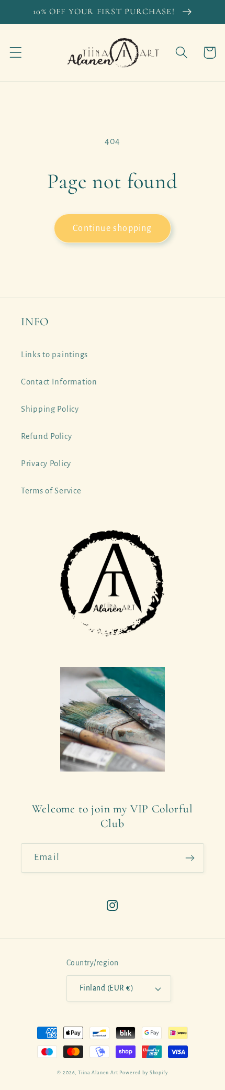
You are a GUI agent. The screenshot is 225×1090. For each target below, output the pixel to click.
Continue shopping (112, 228)
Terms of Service (51, 491)
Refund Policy (46, 436)
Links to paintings (54, 354)
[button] (16, 53)
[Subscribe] (190, 858)
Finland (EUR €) (106, 988)
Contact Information (59, 382)
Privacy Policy (46, 463)
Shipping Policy (50, 409)
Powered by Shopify (143, 1072)
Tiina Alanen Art (98, 1072)
